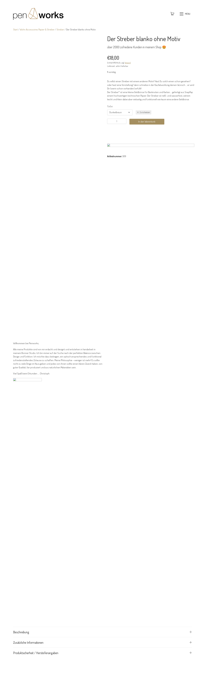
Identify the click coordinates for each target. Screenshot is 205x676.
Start (15, 29)
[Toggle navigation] (185, 14)
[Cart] (172, 14)
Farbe (110, 106)
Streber (60, 29)
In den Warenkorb (146, 121)
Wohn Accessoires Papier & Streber (37, 29)
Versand (128, 63)
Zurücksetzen (145, 112)
